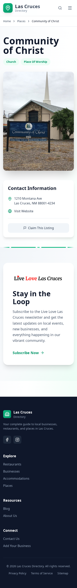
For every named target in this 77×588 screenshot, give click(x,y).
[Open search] (60, 7)
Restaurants (12, 464)
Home (7, 21)
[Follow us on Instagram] (17, 440)
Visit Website (23, 211)
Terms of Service (42, 573)
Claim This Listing (41, 228)
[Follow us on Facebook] (7, 440)
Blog (6, 508)
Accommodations (16, 478)
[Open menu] (70, 8)
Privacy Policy (17, 573)
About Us (10, 516)
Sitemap (62, 573)
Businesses (11, 471)
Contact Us (11, 539)
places (21, 21)
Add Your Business (17, 546)
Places (8, 485)
